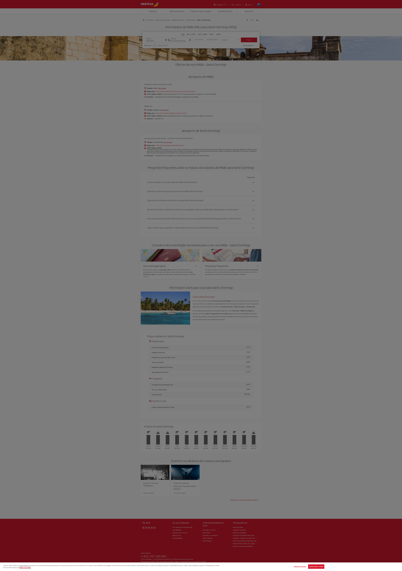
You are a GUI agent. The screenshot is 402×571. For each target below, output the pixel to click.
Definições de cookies (300, 566)
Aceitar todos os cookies (316, 566)
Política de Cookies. (25, 567)
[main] (201, 566)
